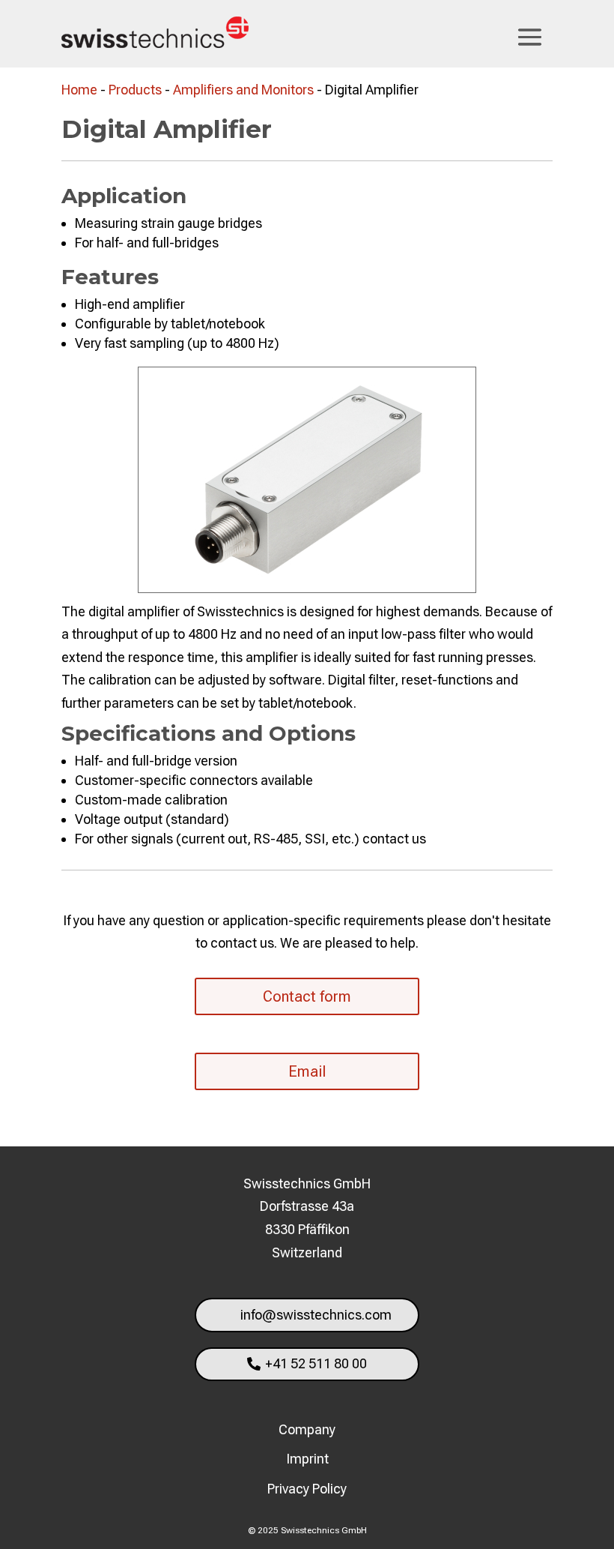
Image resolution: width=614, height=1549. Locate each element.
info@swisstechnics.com (316, 1315)
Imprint (307, 1459)
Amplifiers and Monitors (243, 89)
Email (307, 1071)
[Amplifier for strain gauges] (307, 587)
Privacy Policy (307, 1489)
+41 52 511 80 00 (316, 1363)
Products (135, 89)
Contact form (307, 996)
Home (79, 89)
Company (307, 1429)
